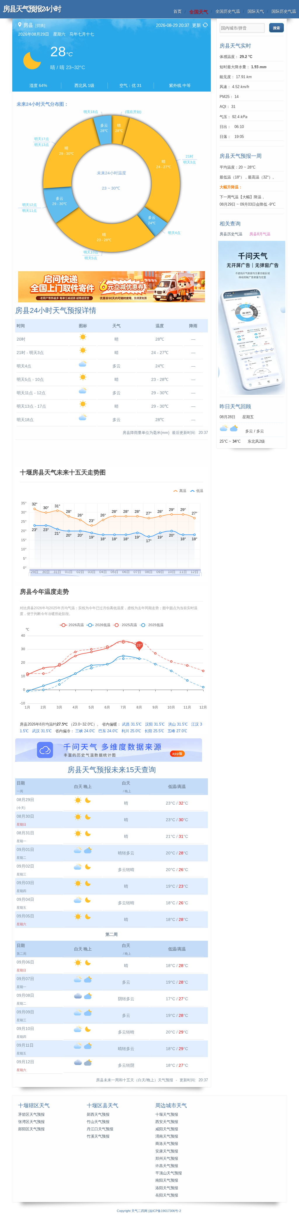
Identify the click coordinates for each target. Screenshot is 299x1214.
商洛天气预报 (166, 1144)
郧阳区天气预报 (31, 1129)
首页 (177, 11)
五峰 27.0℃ (177, 731)
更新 (196, 25)
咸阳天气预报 (166, 1129)
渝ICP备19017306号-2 (165, 1211)
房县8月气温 (259, 234)
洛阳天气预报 (166, 1188)
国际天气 (256, 11)
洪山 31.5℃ (178, 724)
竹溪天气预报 (98, 1136)
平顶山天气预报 (168, 1173)
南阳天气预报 (166, 1180)
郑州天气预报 (166, 1159)
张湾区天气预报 (31, 1122)
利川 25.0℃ (131, 731)
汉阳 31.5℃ (155, 724)
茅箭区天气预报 (31, 1115)
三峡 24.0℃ (85, 731)
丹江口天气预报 (100, 1129)
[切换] (40, 25)
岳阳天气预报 (166, 1195)
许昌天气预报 (166, 1166)
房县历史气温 (231, 234)
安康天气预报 (166, 1151)
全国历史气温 (227, 11)
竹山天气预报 (98, 1122)
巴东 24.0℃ (108, 731)
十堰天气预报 (166, 1115)
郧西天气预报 (98, 1115)
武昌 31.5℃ (132, 724)
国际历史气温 (284, 11)
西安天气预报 (166, 1122)
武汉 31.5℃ (42, 731)
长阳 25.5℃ (154, 731)
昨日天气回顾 (235, 406)
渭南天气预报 (166, 1136)
